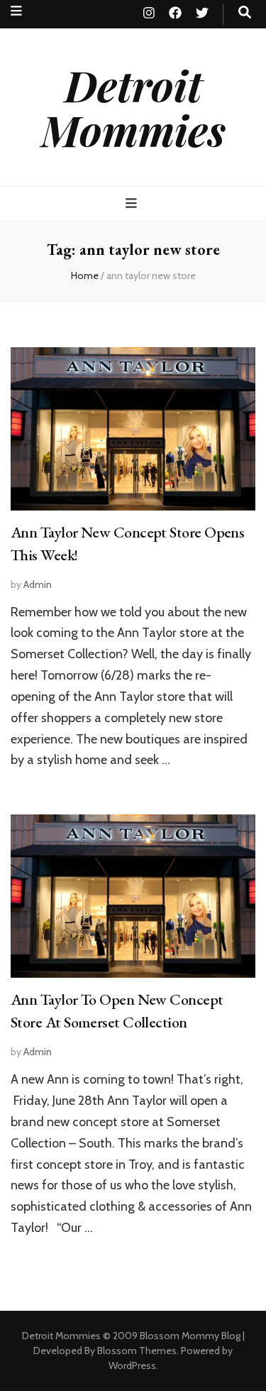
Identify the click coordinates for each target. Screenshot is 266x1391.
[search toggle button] (244, 12)
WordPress (132, 1365)
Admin (37, 584)
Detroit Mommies (133, 107)
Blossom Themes (137, 1350)
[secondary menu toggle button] (16, 11)
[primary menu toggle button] (133, 203)
